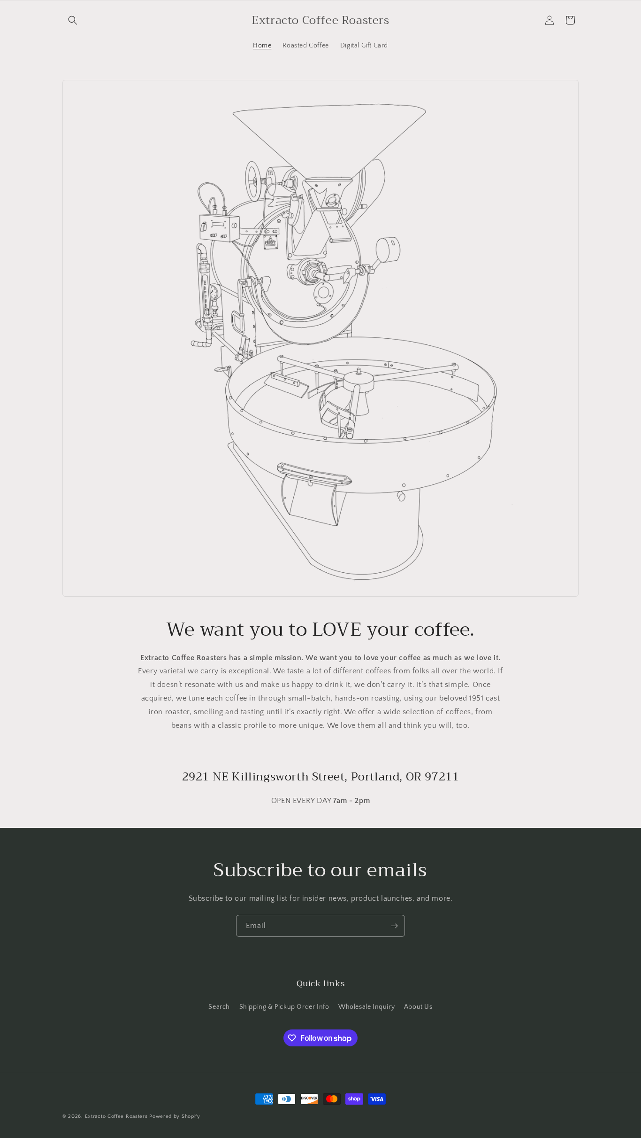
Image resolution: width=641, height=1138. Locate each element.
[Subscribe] (394, 926)
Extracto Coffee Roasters (116, 1116)
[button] (72, 20)
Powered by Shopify (174, 1116)
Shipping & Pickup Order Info (284, 1007)
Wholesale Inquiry (366, 1007)
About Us (418, 1007)
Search (219, 1007)
